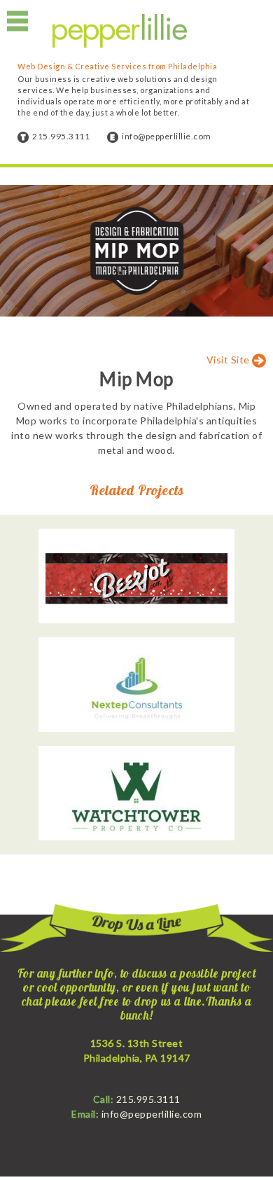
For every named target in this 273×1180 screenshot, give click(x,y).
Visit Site (229, 360)
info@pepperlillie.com (166, 136)
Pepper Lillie (119, 31)
